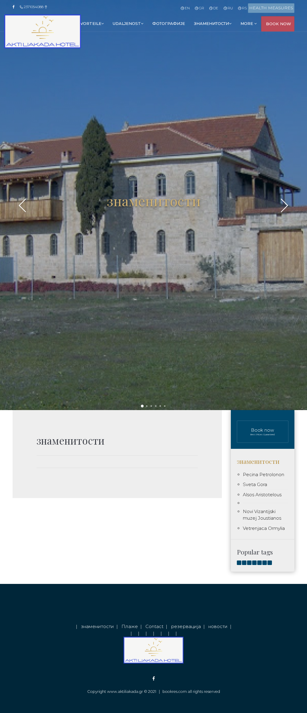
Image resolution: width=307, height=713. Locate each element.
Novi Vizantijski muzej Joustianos (262, 515)
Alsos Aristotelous (262, 494)
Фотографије (168, 23)
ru (230, 8)
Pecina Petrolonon (263, 474)
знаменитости (211, 23)
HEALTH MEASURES (271, 8)
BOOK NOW (278, 23)
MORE (247, 23)
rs (244, 8)
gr (201, 8)
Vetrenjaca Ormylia (264, 528)
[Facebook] (16, 7)
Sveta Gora (255, 484)
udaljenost (127, 23)
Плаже (129, 626)
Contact (154, 626)
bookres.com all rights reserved (191, 691)
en (186, 8)
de (215, 8)
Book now (262, 431)
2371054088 (33, 7)
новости (218, 626)
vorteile (90, 23)
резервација (186, 626)
